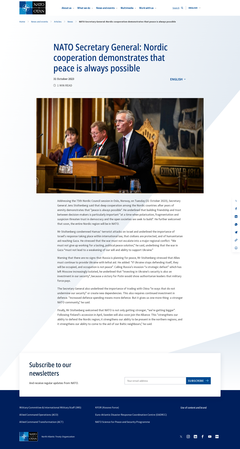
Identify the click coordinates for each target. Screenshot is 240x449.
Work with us (146, 7)
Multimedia (127, 7)
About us (67, 7)
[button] (194, 8)
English (176, 79)
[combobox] (194, 8)
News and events (105, 7)
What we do (83, 7)
